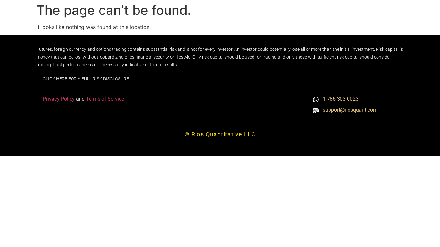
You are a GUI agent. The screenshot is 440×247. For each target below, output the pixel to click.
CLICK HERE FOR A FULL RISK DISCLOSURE (86, 78)
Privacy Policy (59, 99)
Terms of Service (105, 99)
